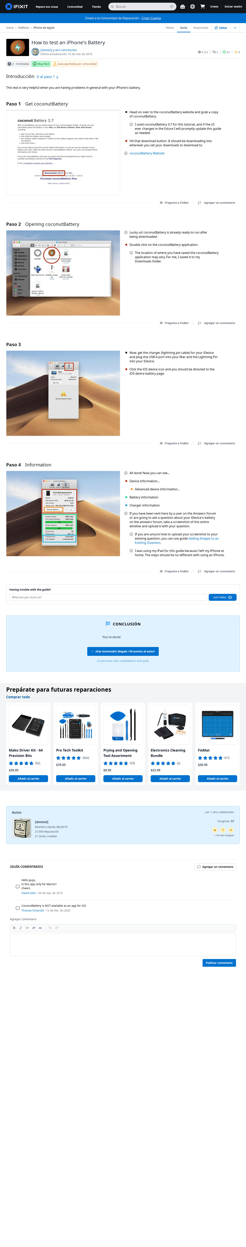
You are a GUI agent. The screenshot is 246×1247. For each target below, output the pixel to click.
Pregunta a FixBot (177, 202)
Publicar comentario (219, 963)
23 (228, 52)
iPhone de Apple (43, 27)
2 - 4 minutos (20, 64)
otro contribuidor (66, 50)
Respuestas (201, 27)
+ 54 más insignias (224, 835)
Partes (170, 27)
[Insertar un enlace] (34, 928)
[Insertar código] (27, 928)
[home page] (16, 6)
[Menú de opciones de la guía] (235, 27)
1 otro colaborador (222, 812)
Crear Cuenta (151, 18)
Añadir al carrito (28, 778)
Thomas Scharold (33, 910)
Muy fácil (43, 64)
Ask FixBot (219, 597)
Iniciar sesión (233, 6)
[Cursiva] (21, 928)
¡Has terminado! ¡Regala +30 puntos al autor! (125, 651)
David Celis (29, 893)
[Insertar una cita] (40, 928)
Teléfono (23, 27)
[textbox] (123, 944)
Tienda (96, 6)
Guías (183, 27)
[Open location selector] (192, 6)
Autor (17, 812)
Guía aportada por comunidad (77, 64)
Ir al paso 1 (46, 76)
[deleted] (46, 50)
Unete (214, 6)
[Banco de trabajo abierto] (182, 6)
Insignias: (226, 821)
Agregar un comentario (216, 219)
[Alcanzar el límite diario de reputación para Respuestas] (215, 830)
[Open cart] (202, 6)
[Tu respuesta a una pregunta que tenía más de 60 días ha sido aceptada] (223, 830)
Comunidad (75, 6)
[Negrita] (14, 928)
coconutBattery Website (147, 153)
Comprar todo (18, 697)
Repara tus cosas (47, 6)
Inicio (10, 27)
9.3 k (205, 52)
